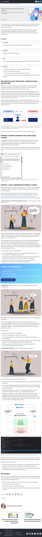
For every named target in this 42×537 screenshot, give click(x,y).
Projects (10, 530)
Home (2, 3)
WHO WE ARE (8, 528)
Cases (3, 498)
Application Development (8, 535)
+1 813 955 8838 (18, 532)
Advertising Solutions (8, 533)
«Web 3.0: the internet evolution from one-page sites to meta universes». (18, 196)
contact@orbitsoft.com (19, 534)
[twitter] (30, 534)
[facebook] (27, 534)
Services (6, 530)
